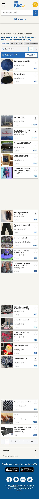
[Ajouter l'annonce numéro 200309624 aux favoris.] (35, 252)
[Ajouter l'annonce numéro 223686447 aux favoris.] (35, 239)
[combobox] (17, 13)
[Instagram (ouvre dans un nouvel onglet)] (23, 482)
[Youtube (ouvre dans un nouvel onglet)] (29, 482)
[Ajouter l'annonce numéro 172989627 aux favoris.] (35, 131)
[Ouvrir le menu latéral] (3, 5)
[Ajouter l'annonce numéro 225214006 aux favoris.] (35, 118)
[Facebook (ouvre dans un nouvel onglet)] (9, 482)
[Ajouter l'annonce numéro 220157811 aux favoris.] (35, 157)
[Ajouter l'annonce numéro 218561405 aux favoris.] (35, 415)
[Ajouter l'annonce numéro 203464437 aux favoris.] (35, 321)
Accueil (3, 34)
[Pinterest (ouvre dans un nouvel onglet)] (16, 482)
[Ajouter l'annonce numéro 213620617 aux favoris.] (35, 170)
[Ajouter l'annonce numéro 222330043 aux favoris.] (35, 428)
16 (32, 441)
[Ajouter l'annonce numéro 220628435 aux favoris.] (35, 264)
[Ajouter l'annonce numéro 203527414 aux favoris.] (35, 359)
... (27, 441)
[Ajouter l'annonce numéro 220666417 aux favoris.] (35, 308)
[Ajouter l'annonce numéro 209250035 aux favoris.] (35, 213)
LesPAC (19, 450)
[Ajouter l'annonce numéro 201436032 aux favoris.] (35, 226)
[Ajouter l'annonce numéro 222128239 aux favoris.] (35, 75)
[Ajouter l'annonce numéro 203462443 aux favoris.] (35, 346)
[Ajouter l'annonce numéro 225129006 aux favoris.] (35, 403)
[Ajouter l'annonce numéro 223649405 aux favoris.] (35, 144)
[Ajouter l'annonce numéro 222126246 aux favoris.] (35, 62)
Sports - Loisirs (11, 34)
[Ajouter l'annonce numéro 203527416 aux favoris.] (35, 333)
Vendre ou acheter (19, 456)
